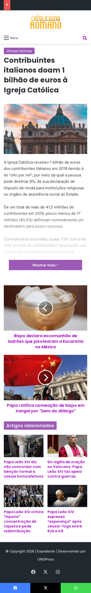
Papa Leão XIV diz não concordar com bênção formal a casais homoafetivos (23, 469)
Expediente (46, 551)
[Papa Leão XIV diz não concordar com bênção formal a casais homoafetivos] (23, 446)
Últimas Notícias (19, 51)
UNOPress (45, 559)
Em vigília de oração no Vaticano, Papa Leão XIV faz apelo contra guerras (66, 469)
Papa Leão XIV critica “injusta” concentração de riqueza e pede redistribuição (23, 521)
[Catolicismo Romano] (45, 21)
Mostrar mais (44, 265)
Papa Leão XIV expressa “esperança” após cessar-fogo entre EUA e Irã (65, 521)
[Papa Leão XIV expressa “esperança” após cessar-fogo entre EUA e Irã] (67, 496)
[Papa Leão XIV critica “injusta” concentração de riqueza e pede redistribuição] (23, 496)
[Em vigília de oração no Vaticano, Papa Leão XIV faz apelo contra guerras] (67, 446)
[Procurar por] (84, 37)
